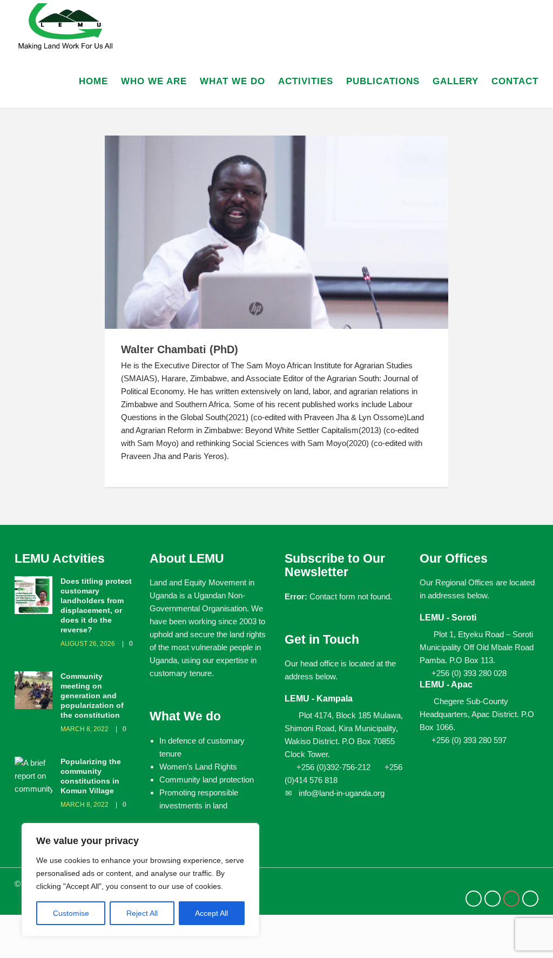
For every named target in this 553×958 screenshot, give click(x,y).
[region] (140, 879)
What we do (232, 81)
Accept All (211, 913)
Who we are (154, 81)
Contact (514, 81)
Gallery (455, 81)
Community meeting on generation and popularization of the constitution (92, 695)
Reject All (142, 913)
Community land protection (206, 779)
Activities (305, 81)
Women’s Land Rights (198, 766)
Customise (71, 913)
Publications (383, 81)
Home (93, 81)
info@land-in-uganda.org (342, 793)
